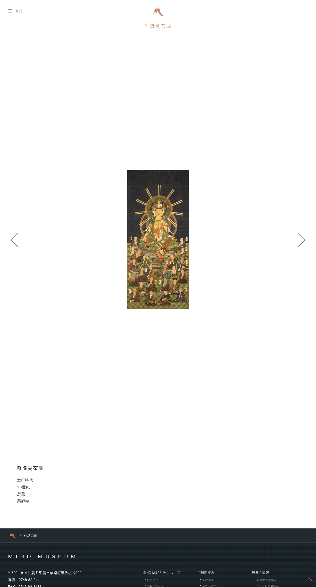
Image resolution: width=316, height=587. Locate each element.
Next (302, 239)
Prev (14, 239)
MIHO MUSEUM (43, 556)
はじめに (152, 580)
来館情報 (207, 580)
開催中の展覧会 (266, 580)
